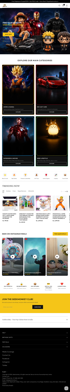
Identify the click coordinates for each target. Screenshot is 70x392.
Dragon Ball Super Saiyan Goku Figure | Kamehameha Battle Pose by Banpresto (59, 216)
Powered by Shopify (7, 385)
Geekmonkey (16, 374)
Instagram (6, 362)
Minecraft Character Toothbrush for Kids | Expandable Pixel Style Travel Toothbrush (26, 217)
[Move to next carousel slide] (66, 191)
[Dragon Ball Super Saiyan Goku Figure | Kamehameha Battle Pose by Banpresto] (60, 203)
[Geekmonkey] (4, 5)
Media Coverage (8, 352)
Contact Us (6, 355)
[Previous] (2, 252)
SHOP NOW (8, 34)
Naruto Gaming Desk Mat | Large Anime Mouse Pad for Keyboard (9, 216)
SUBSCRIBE (37, 307)
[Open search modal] (59, 5)
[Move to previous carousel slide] (62, 191)
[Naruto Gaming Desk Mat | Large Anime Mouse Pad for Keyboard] (10, 203)
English (4, 372)
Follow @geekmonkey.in (60, 233)
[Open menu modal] (67, 5)
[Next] (67, 252)
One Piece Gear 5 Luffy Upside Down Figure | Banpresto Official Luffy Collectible (43, 216)
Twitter (4, 365)
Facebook (5, 358)
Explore (18, 112)
